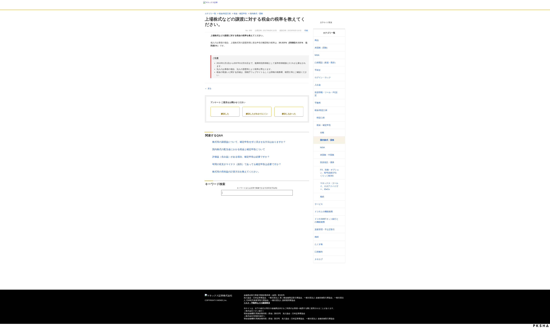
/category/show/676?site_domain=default (341, 220)
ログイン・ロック (323, 77)
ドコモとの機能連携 (324, 211)
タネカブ (319, 259)
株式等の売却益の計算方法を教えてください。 (236, 171)
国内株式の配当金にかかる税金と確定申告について (238, 149)
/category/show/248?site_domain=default (341, 237)
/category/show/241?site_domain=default (341, 62)
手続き (318, 70)
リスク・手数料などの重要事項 (257, 303)
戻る (209, 88)
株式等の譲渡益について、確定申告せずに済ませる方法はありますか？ (249, 142)
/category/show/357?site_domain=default (341, 94)
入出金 (318, 85)
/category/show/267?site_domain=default (341, 40)
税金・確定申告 (240, 13)
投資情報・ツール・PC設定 (326, 93)
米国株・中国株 (327, 155)
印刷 (306, 30)
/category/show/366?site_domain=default (341, 229)
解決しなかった (289, 114)
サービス (319, 204)
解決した (225, 114)
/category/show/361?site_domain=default (341, 77)
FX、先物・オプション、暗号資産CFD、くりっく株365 (329, 173)
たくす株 (319, 244)
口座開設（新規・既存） (326, 62)
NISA (317, 55)
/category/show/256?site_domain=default (341, 117)
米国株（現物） (322, 48)
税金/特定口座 (225, 13)
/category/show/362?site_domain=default (341, 102)
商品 (317, 40)
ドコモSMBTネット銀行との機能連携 (326, 220)
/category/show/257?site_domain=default (341, 125)
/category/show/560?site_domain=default (341, 47)
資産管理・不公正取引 (325, 229)
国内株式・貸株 (256, 13)
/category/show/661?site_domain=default (341, 211)
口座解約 (319, 252)
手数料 (318, 103)
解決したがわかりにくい (257, 114)
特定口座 (321, 117)
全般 (322, 132)
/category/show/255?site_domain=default (341, 110)
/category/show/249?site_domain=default (341, 85)
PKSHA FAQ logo (541, 326)
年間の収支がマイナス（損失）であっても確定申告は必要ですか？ (246, 164)
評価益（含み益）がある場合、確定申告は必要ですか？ (241, 157)
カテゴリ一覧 (210, 13)
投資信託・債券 (327, 162)
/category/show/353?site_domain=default (341, 204)
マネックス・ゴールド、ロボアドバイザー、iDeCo (329, 186)
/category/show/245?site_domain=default (341, 70)
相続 (322, 196)
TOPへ (275, 282)
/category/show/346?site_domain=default (341, 55)
